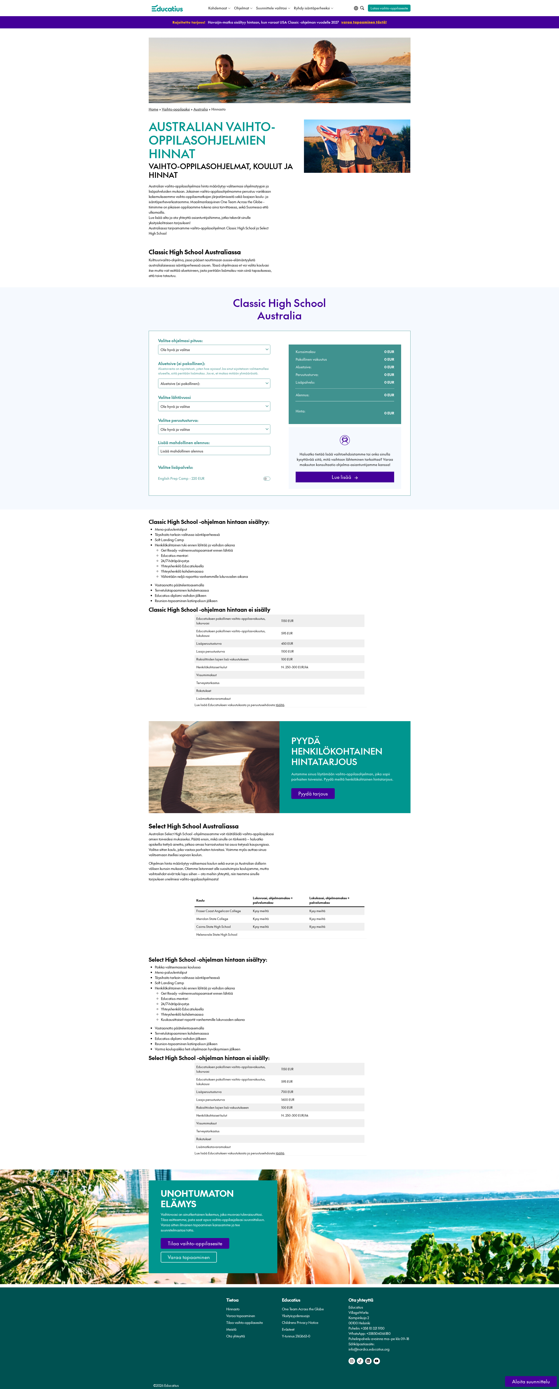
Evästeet (288, 1329)
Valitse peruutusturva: (178, 420)
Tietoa (232, 1300)
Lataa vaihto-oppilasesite (389, 8)
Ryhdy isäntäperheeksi (312, 7)
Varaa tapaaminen (189, 1257)
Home (153, 109)
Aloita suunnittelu (531, 1381)
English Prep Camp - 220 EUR (181, 478)
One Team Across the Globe (303, 1308)
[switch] (266, 479)
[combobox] (214, 450)
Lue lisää (342, 477)
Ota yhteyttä (235, 1336)
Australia (200, 109)
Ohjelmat (241, 7)
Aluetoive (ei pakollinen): (181, 363)
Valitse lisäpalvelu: (175, 467)
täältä (280, 705)
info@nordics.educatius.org (369, 1349)
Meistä (231, 1329)
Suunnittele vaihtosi (271, 7)
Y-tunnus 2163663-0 (296, 1336)
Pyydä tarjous (313, 793)
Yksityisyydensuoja (296, 1315)
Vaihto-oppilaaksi (176, 109)
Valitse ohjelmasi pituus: (180, 340)
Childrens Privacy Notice (300, 1322)
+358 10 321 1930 (372, 1328)
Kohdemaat (217, 7)
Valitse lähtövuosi (174, 397)
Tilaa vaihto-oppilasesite (195, 1243)
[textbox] (216, 451)
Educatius (291, 1300)
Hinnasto (233, 1308)
